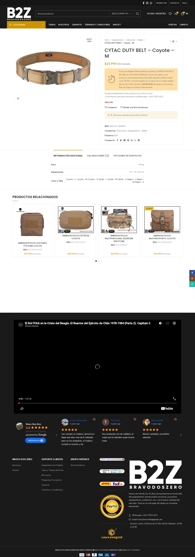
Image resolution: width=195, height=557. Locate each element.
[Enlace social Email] (124, 140)
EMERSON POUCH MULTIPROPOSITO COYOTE (162, 237)
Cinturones (131, 40)
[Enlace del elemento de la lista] (156, 515)
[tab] (68, 154)
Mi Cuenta (46, 475)
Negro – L (131, 179)
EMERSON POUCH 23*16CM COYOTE (76, 237)
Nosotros (16, 465)
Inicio (107, 40)
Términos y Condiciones (52, 490)
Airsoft (15, 470)
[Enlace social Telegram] (139, 140)
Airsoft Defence (78, 465)
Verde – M (112, 179)
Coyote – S (93, 179)
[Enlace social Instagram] (147, 3)
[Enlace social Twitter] (121, 140)
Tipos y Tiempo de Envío (52, 470)
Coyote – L (71, 179)
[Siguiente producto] (176, 41)
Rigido (141, 40)
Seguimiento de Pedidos (52, 465)
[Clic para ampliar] (18, 98)
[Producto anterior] (170, 41)
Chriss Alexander (78, 420)
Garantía (45, 485)
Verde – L (103, 179)
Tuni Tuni (115, 420)
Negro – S (139, 182)
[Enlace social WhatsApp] (151, 3)
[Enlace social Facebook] (143, 3)
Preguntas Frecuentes (52, 480)
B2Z (116, 135)
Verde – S (122, 179)
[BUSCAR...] (137, 13)
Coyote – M (82, 179)
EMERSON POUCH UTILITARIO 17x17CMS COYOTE (32, 244)
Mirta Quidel (157, 420)
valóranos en (34, 440)
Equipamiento (118, 40)
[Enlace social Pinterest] (128, 140)
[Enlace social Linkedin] (131, 140)
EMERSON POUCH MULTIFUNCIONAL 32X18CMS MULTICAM (119, 238)
